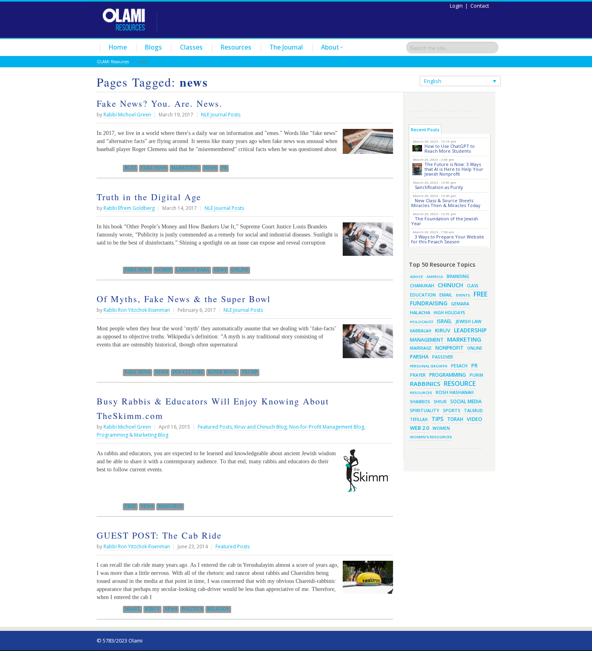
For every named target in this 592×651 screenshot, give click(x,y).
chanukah (422, 285)
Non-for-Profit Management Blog (326, 426)
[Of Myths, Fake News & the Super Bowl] (366, 344)
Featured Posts (215, 426)
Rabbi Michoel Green (127, 114)
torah (455, 419)
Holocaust (421, 321)
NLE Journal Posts (220, 114)
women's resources (431, 437)
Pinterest (451, 105)
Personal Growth (428, 366)
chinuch (450, 285)
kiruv (152, 609)
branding (458, 276)
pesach (459, 366)
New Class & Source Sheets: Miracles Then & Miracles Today (445, 202)
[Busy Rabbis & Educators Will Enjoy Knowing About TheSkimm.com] (366, 473)
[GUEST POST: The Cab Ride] (366, 580)
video (474, 419)
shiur (440, 401)
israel (132, 609)
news (210, 168)
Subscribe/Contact (468, 105)
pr (224, 168)
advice (416, 276)
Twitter (434, 105)
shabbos (420, 401)
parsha (419, 356)
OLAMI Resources (113, 61)
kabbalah (420, 331)
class (472, 285)
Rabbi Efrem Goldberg (129, 208)
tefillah (419, 419)
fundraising (428, 303)
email (445, 295)
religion (218, 609)
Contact (479, 5)
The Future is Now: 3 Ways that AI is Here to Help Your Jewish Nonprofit (453, 169)
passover (442, 357)
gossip (163, 269)
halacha (420, 312)
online (239, 269)
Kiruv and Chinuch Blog (260, 426)
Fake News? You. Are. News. (160, 103)
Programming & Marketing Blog (132, 434)
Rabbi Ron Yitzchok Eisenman (136, 310)
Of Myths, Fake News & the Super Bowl (184, 299)
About (330, 47)
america (434, 276)
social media (466, 401)
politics (192, 609)
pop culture (187, 372)
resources (421, 392)
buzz (130, 168)
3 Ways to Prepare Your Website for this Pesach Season (447, 239)
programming (447, 374)
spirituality (424, 410)
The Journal (286, 47)
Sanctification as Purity (439, 187)
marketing (185, 168)
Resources (236, 47)
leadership (470, 330)
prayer (418, 375)
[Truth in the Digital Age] (366, 242)
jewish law (468, 321)
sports (451, 410)
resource (170, 506)
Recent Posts (425, 129)
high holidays (449, 312)
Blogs (153, 47)
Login (456, 5)
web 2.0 (419, 427)
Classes (191, 47)
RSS (417, 105)
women (441, 428)
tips (437, 419)
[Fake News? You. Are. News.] (366, 144)
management (426, 339)
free (130, 506)
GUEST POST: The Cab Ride (159, 535)
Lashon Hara (192, 269)
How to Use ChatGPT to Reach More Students (449, 148)
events (463, 295)
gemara (460, 304)
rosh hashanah (455, 392)
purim (476, 375)
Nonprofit (449, 347)
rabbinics (425, 383)
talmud (473, 410)
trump (250, 372)
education (423, 295)
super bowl (222, 372)
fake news (154, 168)
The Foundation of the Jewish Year (444, 221)
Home (118, 47)
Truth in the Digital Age (149, 197)
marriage (421, 348)
